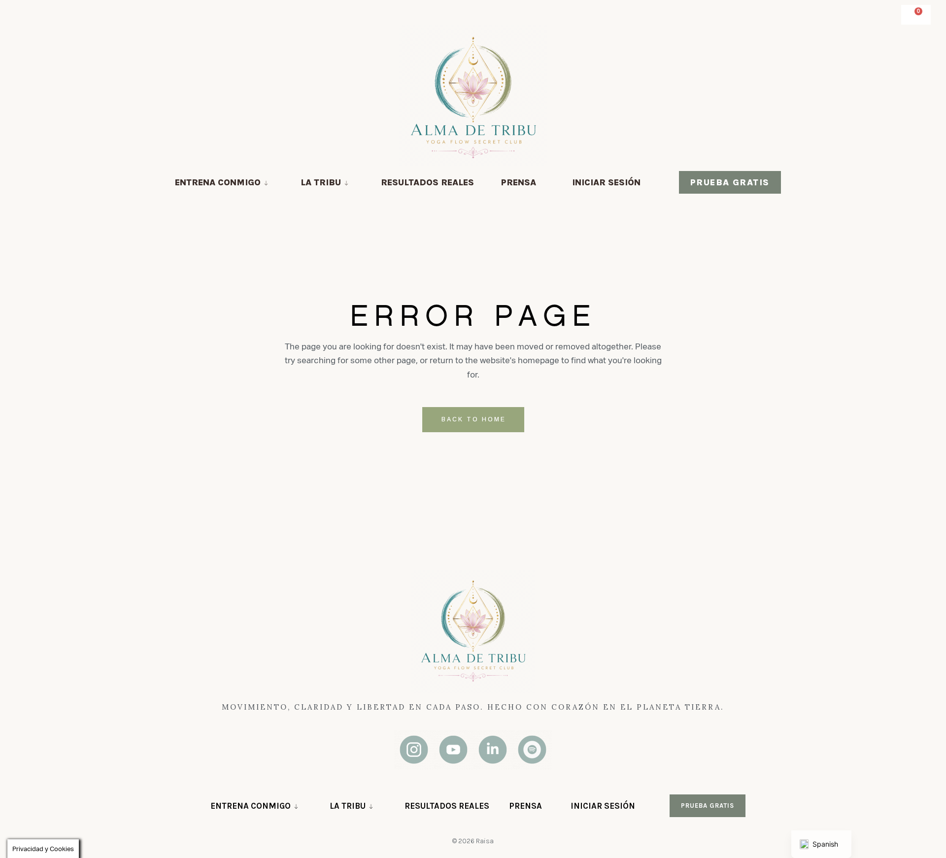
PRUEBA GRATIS (730, 182)
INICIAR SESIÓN (606, 182)
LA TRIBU (321, 182)
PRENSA (518, 182)
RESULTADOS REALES (427, 182)
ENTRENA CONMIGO (218, 182)
